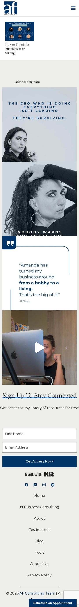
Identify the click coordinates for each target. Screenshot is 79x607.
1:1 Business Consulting (39, 507)
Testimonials (39, 530)
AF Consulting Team (37, 593)
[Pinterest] (52, 484)
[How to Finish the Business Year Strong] (19, 25)
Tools (39, 552)
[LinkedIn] (35, 484)
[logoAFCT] (11, 8)
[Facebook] (26, 484)
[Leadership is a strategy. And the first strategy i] (39, 124)
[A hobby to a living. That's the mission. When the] (39, 273)
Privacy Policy (39, 575)
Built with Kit (39, 474)
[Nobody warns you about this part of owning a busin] (39, 199)
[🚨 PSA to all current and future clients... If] (39, 347)
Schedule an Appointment (52, 603)
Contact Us (39, 564)
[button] (73, 8)
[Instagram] (44, 484)
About (39, 518)
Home (39, 496)
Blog (39, 541)
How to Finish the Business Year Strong (17, 49)
